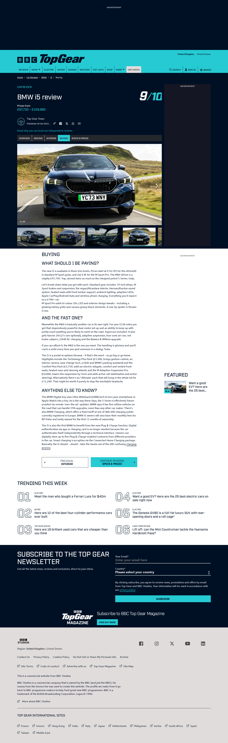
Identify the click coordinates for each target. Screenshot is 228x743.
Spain (193, 725)
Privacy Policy (41, 656)
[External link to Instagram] (157, 644)
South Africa (176, 725)
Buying (64, 138)
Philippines (140, 725)
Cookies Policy (61, 656)
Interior (51, 138)
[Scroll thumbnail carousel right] (157, 235)
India (75, 725)
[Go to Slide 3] (104, 237)
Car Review (24, 86)
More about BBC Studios (33, 701)
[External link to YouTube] (187, 644)
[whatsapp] (73, 123)
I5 (51, 77)
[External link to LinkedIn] (203, 644)
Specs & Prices (80, 138)
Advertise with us (76, 666)
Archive (124, 656)
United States (204, 54)
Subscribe (163, 598)
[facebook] (61, 123)
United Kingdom (186, 54)
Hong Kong (58, 725)
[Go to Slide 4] (139, 237)
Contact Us (23, 656)
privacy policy (127, 589)
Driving (38, 138)
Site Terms (27, 666)
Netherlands (119, 725)
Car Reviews (32, 77)
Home (20, 77)
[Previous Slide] (21, 185)
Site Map (128, 666)
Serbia (157, 725)
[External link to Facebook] (141, 644)
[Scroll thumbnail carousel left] (149, 235)
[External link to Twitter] (172, 644)
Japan (101, 725)
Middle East (43, 732)
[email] (79, 123)
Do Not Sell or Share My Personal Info (94, 656)
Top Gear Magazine (105, 666)
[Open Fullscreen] (157, 220)
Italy (87, 725)
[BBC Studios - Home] (25, 641)
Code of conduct (49, 666)
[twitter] (67, 123)
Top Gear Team (35, 118)
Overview (24, 138)
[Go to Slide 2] (68, 237)
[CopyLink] (54, 123)
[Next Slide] (157, 185)
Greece (40, 725)
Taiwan (25, 732)
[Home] (55, 58)
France (25, 725)
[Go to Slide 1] (33, 237)
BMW (44, 77)
